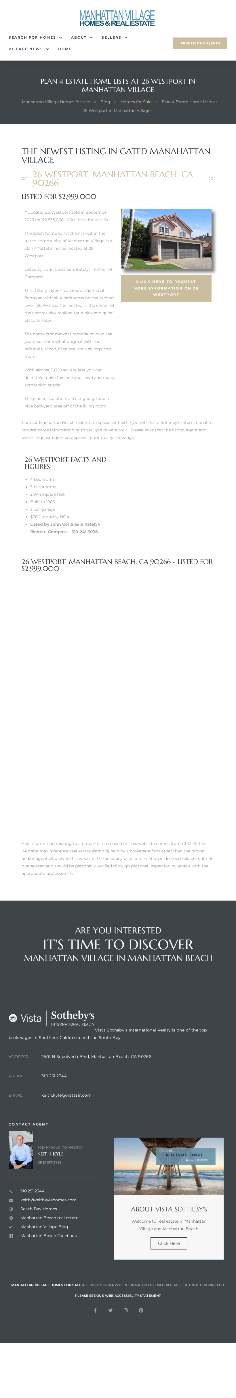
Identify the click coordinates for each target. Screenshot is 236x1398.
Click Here (169, 1243)
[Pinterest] (141, 1310)
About (79, 37)
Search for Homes (32, 37)
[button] (200, 43)
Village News (26, 49)
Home (65, 49)
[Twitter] (110, 1310)
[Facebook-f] (95, 1310)
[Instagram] (126, 1310)
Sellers (111, 37)
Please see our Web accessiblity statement (118, 1296)
